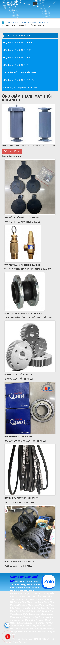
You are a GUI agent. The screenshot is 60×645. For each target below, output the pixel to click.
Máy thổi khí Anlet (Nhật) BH (16, 65)
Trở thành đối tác (12, 151)
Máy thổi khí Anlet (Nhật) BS (16, 57)
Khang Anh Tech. (20, 642)
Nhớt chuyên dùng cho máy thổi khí (20, 87)
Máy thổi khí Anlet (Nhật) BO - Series (20, 80)
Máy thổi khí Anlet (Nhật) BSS (17, 50)
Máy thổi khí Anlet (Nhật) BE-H (17, 42)
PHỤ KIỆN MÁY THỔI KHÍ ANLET (37, 22)
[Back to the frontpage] (3, 22)
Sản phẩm (13, 22)
